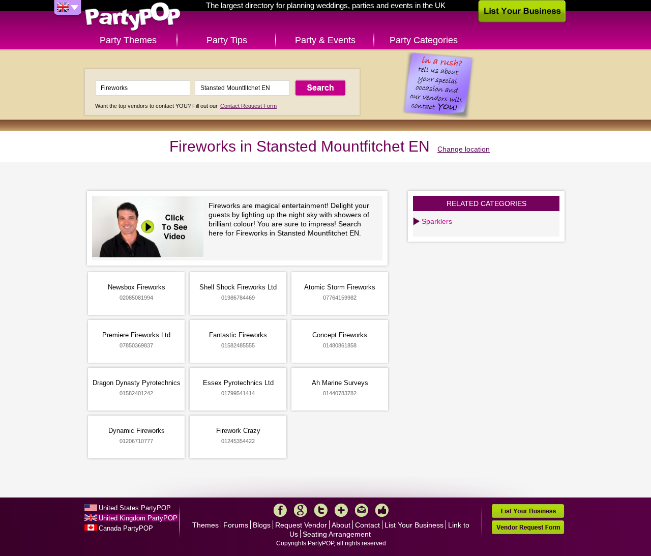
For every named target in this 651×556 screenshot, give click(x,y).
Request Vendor (301, 525)
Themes (205, 525)
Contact (367, 525)
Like (382, 510)
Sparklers (437, 221)
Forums (235, 525)
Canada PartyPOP (126, 528)
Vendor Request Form (528, 527)
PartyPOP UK (132, 17)
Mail (361, 510)
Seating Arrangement (337, 534)
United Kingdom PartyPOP (138, 518)
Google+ (300, 510)
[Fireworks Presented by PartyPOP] (150, 228)
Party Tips (226, 40)
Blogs (262, 525)
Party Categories (424, 40)
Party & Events (325, 40)
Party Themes (128, 40)
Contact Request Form (248, 106)
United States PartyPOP (135, 508)
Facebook (280, 510)
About (341, 525)
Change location (463, 149)
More (341, 510)
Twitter (321, 510)
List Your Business (413, 525)
